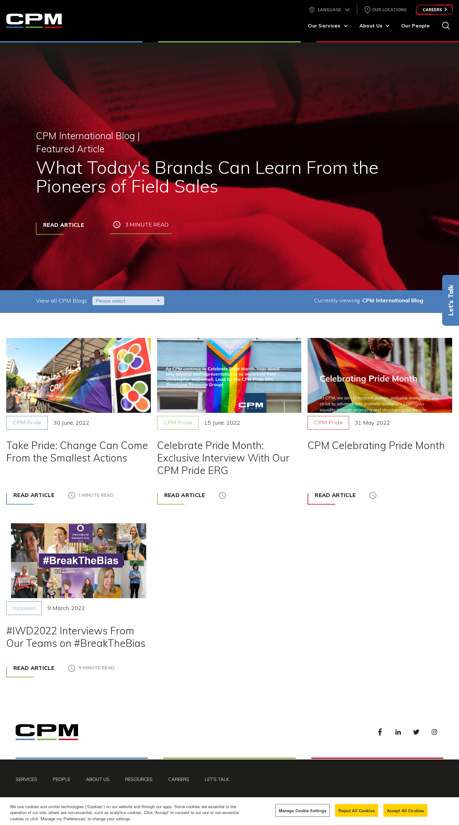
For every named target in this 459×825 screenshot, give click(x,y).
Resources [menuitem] (139, 779)
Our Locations (389, 9)
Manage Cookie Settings (303, 810)
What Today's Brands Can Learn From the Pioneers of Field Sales (207, 176)
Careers (432, 9)
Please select (111, 301)
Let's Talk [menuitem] (217, 779)
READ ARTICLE (63, 225)
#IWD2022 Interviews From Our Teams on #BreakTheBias (76, 636)
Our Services (324, 25)
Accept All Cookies (405, 810)
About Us (371, 25)
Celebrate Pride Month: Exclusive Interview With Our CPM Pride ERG (223, 457)
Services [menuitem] (26, 779)
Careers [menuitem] (178, 779)
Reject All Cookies (356, 810)
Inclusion (24, 608)
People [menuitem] (61, 779)
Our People (415, 25)
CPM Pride (27, 423)
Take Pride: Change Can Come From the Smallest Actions (77, 451)
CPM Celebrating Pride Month (376, 445)
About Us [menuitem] (98, 779)
